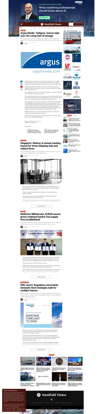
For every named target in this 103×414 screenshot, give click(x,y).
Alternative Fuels (51, 27)
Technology (59, 27)
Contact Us (68, 402)
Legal (39, 27)
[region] (14, 400)
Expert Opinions (66, 27)
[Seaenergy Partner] (76, 80)
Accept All (19, 409)
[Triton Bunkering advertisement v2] (70, 53)
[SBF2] (67, 43)
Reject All (8, 409)
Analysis (44, 27)
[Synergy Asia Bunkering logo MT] (67, 98)
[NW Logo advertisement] (67, 61)
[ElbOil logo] (67, 80)
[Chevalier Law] (67, 89)
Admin (26, 43)
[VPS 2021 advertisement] (70, 113)
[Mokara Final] (76, 61)
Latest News (34, 402)
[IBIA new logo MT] (76, 89)
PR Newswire (41, 402)
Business (34, 27)
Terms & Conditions (15, 406)
